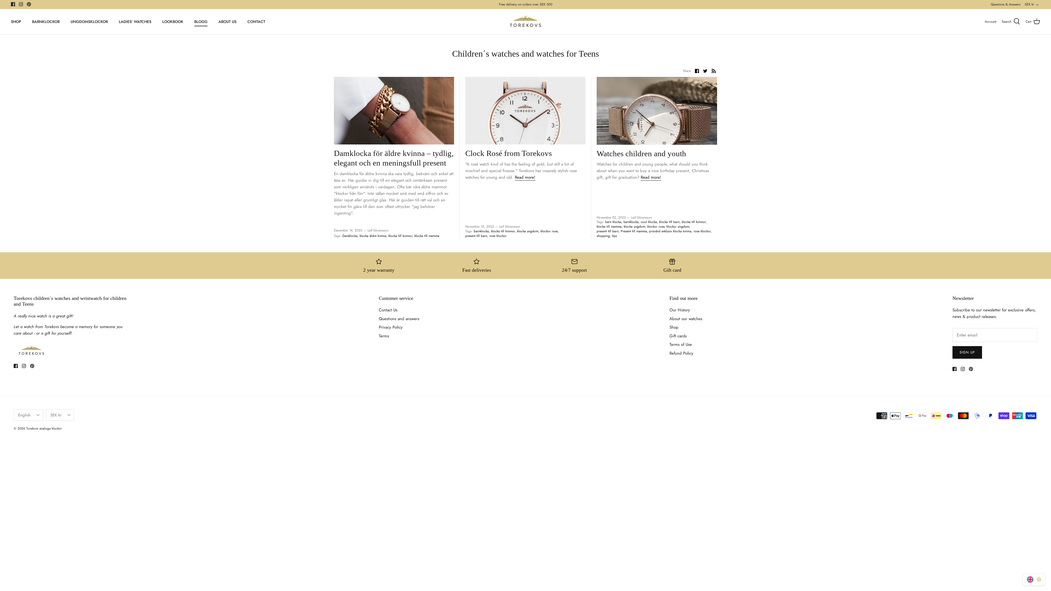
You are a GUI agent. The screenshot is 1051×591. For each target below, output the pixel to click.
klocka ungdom (527, 231)
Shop (673, 327)
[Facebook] (13, 4)
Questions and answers (399, 319)
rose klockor (498, 235)
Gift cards (678, 336)
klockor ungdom (677, 226)
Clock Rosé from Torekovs (508, 153)
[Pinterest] (29, 4)
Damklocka (349, 235)
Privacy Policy (391, 327)
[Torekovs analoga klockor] (525, 22)
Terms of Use (680, 344)
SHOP (16, 21)
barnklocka (481, 231)
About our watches (685, 319)
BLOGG (200, 21)
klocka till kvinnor (400, 235)
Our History (679, 310)
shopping (603, 235)
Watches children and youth (641, 153)
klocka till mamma (426, 235)
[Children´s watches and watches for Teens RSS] (714, 70)
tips (614, 235)
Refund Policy (681, 353)
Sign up (967, 352)
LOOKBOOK (172, 21)
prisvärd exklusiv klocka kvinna (670, 231)
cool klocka (649, 221)
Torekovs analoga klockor (44, 428)
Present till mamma (634, 231)
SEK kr (1029, 4)
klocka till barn (669, 221)
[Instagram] (21, 4)
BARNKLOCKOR (46, 21)
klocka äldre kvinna (373, 235)
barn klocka (613, 221)
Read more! (525, 177)
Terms (384, 336)
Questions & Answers (1005, 4)
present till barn (476, 235)
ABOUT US (227, 21)
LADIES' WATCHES (135, 21)
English (24, 415)
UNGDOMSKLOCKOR (89, 21)
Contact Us (388, 310)
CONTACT (256, 21)
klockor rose (549, 231)
